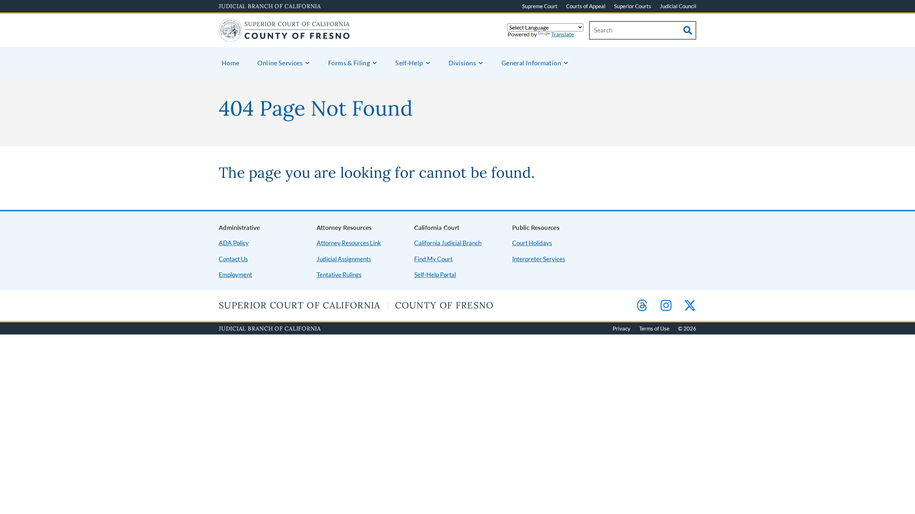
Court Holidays (532, 243)
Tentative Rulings (339, 274)
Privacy (621, 328)
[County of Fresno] (284, 37)
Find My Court (433, 259)
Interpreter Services (538, 259)
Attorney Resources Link (349, 243)
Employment (235, 274)
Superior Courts (632, 6)
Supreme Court (540, 6)
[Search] (687, 30)
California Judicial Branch (447, 243)
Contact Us (233, 259)
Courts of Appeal (585, 6)
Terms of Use (654, 328)
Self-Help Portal (435, 274)
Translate (562, 34)
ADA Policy (234, 243)
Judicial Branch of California (270, 6)
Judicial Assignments (344, 259)
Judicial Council (678, 6)
